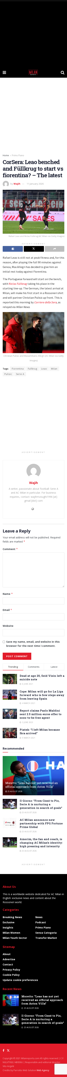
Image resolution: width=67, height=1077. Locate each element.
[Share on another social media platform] (54, 249)
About (7, 954)
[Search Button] (62, 72)
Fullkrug (32, 368)
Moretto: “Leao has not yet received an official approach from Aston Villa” (31, 785)
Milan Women (11, 932)
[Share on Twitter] (34, 249)
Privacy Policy (11, 969)
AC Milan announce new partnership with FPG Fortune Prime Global (41, 823)
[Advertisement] (33, 33)
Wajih (17, 183)
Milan (54, 368)
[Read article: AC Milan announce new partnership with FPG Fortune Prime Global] (10, 823)
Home (6, 155)
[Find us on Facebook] (3, 1050)
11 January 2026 (35, 183)
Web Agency (43, 1070)
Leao (44, 368)
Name (8, 594)
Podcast (40, 922)
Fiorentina (18, 368)
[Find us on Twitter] (8, 1050)
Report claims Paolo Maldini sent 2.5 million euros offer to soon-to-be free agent (40, 714)
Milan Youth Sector (15, 938)
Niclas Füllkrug (18, 283)
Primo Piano (18, 155)
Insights (8, 927)
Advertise (9, 959)
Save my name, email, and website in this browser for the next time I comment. (33, 643)
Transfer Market (46, 938)
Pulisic (8, 374)
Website (8, 625)
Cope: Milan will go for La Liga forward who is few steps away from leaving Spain (42, 695)
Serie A (20, 374)
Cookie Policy (11, 974)
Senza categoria (46, 932)
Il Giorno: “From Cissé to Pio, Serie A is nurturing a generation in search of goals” (41, 804)
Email (7, 610)
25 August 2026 (14, 791)
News (39, 917)
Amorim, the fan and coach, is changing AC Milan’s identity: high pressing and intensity (41, 842)
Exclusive (8, 922)
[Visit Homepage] (33, 72)
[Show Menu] (4, 72)
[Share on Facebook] (13, 249)
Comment (10, 549)
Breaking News (12, 917)
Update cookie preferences (20, 980)
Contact (8, 964)
